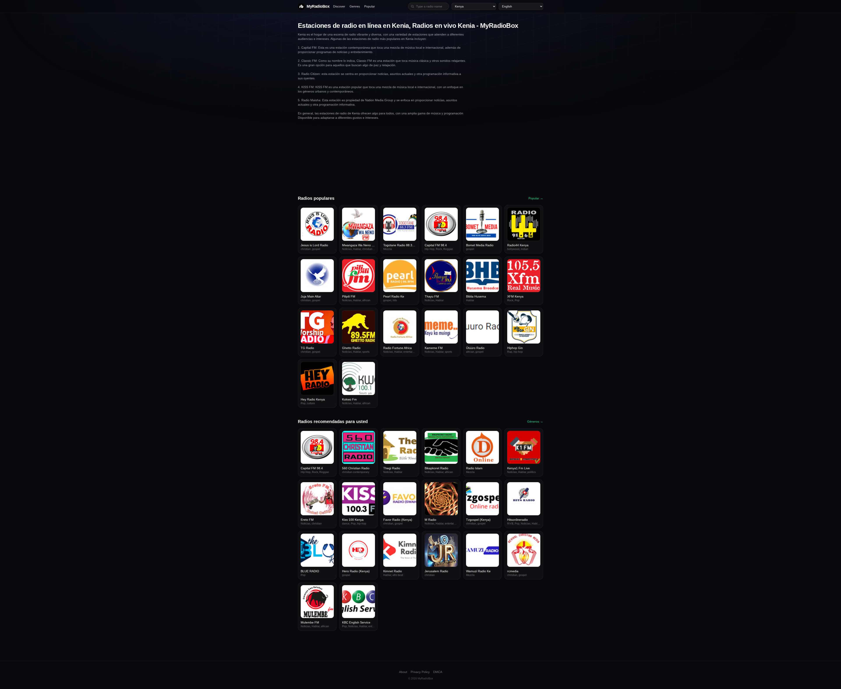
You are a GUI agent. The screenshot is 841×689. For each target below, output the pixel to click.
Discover (339, 6)
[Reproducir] (328, 213)
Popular (369, 6)
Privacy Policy (420, 672)
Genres (355, 6)
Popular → (535, 198)
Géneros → (535, 421)
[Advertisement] (420, 157)
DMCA (437, 672)
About (403, 672)
